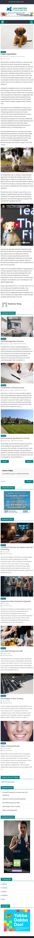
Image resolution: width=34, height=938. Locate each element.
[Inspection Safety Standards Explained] (17, 586)
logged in (13, 474)
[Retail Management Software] (17, 327)
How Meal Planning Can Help (12, 651)
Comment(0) (6, 59)
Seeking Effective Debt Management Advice (30, 461)
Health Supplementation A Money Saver (6, 461)
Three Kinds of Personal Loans (12, 388)
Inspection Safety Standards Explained (16, 601)
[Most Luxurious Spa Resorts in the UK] (17, 421)
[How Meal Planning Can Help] (17, 636)
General (3, 52)
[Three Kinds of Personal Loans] (17, 373)
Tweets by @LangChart (8, 782)
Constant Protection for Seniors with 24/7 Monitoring (17, 548)
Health (4, 891)
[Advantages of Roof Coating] (17, 683)
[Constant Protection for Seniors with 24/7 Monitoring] (17, 533)
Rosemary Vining (19, 56)
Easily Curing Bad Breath (10, 746)
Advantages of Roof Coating (12, 699)
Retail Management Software (12, 341)
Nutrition (5, 895)
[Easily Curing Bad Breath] (17, 731)
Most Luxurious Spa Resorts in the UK (15, 438)
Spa (3, 899)
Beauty (4, 884)
